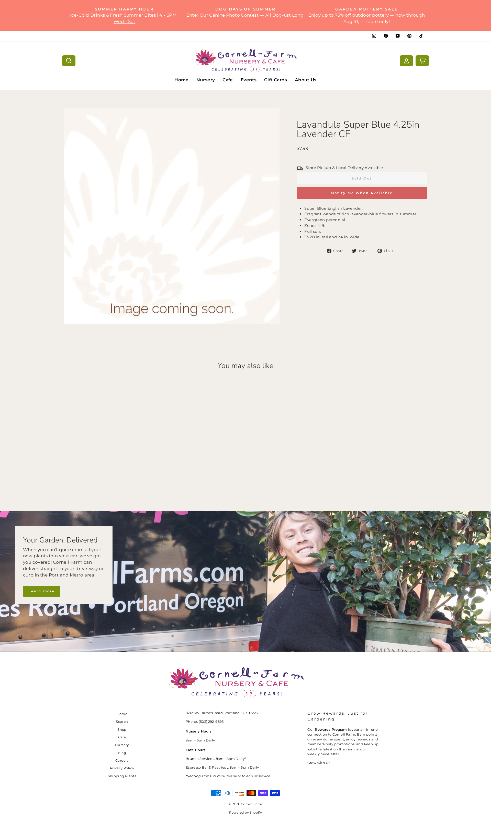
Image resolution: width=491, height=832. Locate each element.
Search (122, 722)
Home (181, 79)
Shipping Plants (122, 776)
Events (248, 79)
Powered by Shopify (245, 812)
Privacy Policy (122, 768)
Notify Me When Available (362, 193)
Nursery (205, 79)
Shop (122, 729)
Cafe (227, 79)
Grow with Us (318, 763)
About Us (306, 79)
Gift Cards (275, 79)
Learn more (41, 591)
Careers (122, 760)
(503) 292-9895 (211, 722)
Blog (122, 753)
